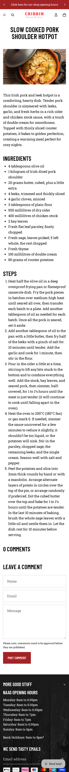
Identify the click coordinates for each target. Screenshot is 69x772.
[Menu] (4, 15)
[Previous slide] (4, 4)
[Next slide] (65, 4)
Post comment (17, 658)
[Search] (12, 15)
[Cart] (64, 15)
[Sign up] (62, 759)
